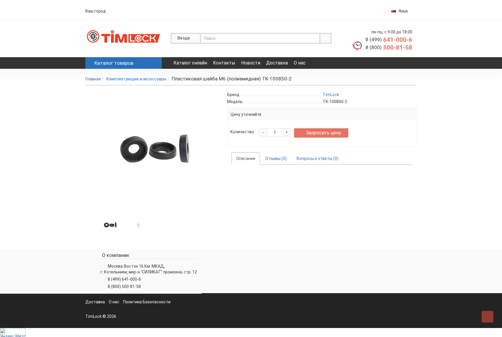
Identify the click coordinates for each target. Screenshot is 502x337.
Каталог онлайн (190, 63)
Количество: (242, 131)
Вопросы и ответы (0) (317, 158)
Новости (250, 63)
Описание (245, 158)
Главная (93, 79)
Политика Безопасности (147, 302)
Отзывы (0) (276, 158)
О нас (300, 63)
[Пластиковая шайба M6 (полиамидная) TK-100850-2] (110, 224)
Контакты (224, 63)
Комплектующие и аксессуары (136, 79)
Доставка (277, 63)
